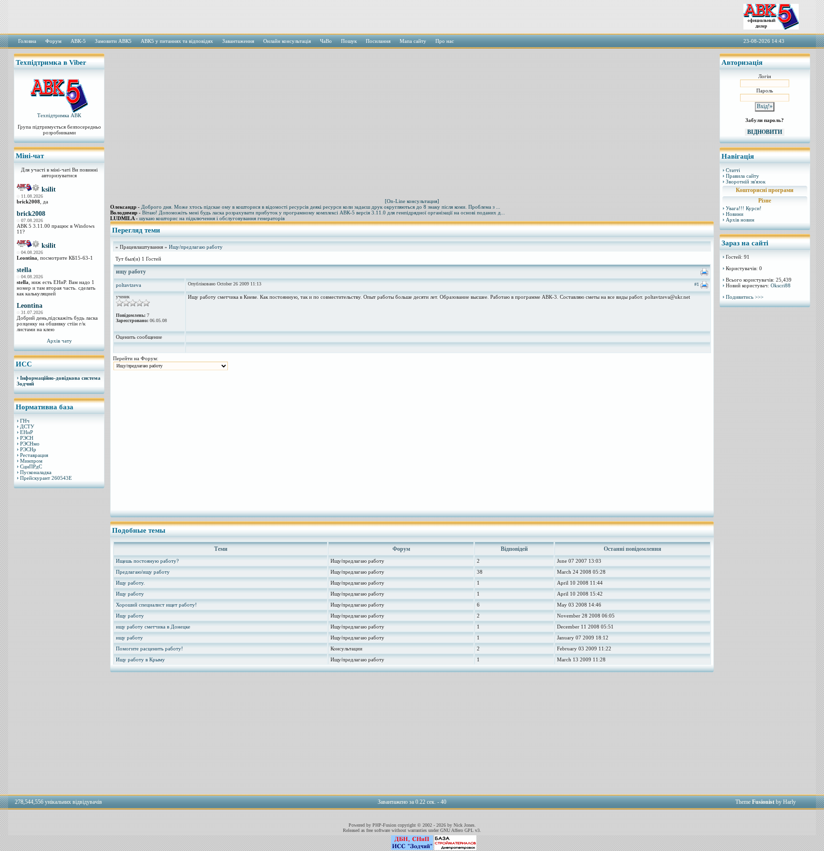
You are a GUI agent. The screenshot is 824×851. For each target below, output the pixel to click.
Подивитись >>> (744, 297)
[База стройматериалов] (455, 848)
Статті (733, 170)
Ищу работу (130, 594)
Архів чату (59, 341)
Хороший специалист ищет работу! (156, 605)
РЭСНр (28, 449)
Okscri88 (781, 285)
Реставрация (34, 455)
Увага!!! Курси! (744, 208)
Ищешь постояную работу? (147, 561)
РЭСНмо (30, 443)
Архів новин (740, 220)
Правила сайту (742, 176)
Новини (734, 214)
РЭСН (26, 438)
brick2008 (31, 213)
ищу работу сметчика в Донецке (153, 626)
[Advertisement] (59, 641)
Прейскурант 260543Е (46, 478)
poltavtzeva (128, 285)
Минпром (31, 461)
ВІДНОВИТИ (764, 132)
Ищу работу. (130, 583)
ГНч (25, 421)
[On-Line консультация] (412, 201)
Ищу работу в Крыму (140, 659)
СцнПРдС (31, 466)
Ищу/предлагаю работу (196, 247)
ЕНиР (26, 432)
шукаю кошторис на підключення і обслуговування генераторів (212, 218)
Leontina (29, 305)
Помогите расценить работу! (149, 648)
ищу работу (129, 637)
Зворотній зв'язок (745, 181)
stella (24, 270)
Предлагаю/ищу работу (143, 572)
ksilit (48, 189)
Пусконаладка (36, 472)
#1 (696, 284)
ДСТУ (27, 426)
